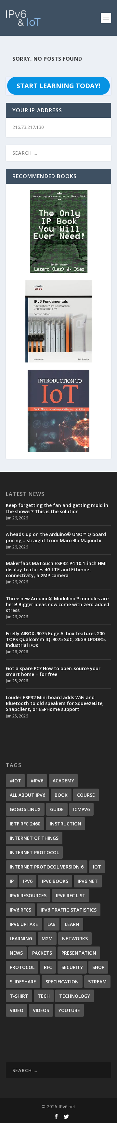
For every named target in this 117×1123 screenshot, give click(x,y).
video (16, 1010)
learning (21, 938)
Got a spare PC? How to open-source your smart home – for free (53, 671)
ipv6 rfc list (70, 895)
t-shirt (19, 996)
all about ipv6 (27, 795)
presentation (78, 953)
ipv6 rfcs (20, 910)
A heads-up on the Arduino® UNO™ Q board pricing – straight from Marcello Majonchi (56, 537)
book (61, 795)
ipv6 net (88, 881)
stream (97, 981)
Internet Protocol (34, 852)
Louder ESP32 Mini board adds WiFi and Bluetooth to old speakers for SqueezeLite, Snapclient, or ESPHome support (55, 703)
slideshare (23, 981)
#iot (15, 780)
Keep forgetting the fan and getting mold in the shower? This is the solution (57, 508)
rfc (48, 967)
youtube (69, 1010)
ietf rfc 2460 (25, 824)
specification (62, 981)
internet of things (34, 838)
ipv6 (27, 881)
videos (41, 1010)
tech (44, 996)
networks (75, 938)
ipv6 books (55, 881)
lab (51, 924)
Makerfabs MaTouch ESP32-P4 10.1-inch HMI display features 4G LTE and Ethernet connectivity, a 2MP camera (56, 569)
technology (74, 996)
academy (63, 780)
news (16, 953)
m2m (47, 938)
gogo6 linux (25, 809)
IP (12, 881)
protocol (22, 967)
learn (72, 924)
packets (42, 953)
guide (57, 809)
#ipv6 (37, 780)
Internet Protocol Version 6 (47, 867)
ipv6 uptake (24, 924)
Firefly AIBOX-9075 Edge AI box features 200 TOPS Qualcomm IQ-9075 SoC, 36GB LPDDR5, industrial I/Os (56, 639)
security (72, 967)
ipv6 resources (28, 895)
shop (98, 967)
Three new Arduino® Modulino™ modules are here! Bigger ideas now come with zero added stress (57, 604)
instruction (65, 824)
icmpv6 (81, 809)
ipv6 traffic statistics (69, 910)
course (86, 795)
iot (97, 867)
